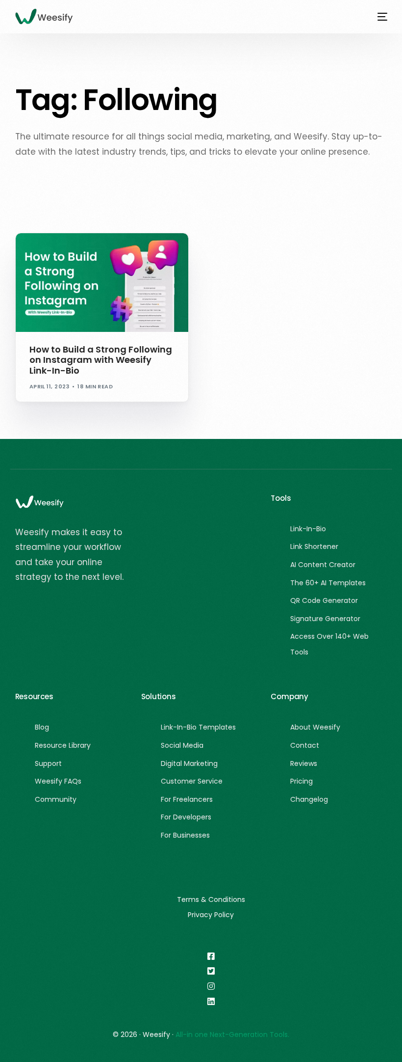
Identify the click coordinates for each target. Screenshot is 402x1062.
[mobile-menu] (377, 17)
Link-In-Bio (102, 254)
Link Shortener (56, 254)
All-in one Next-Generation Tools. (232, 1034)
